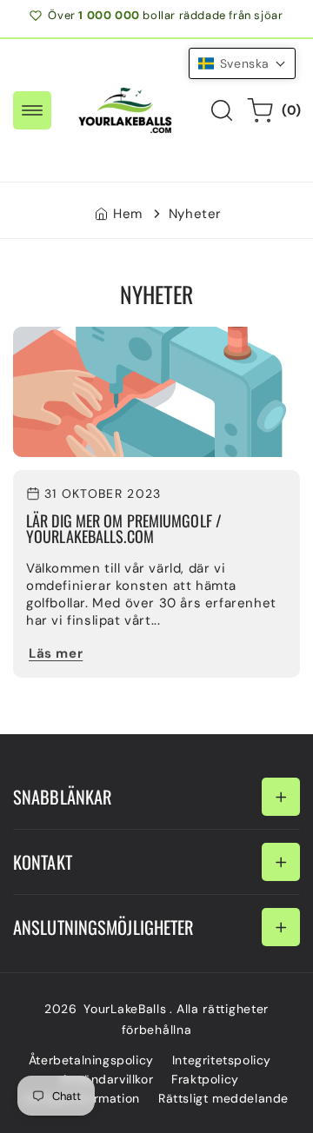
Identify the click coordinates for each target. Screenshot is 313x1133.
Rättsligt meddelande (223, 1098)
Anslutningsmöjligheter (103, 927)
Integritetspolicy (221, 1060)
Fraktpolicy (205, 1079)
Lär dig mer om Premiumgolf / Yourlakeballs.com (124, 528)
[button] (32, 110)
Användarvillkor (107, 1079)
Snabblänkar (62, 797)
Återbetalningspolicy (91, 1060)
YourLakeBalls (124, 1009)
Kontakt (42, 862)
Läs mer (56, 653)
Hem (128, 213)
